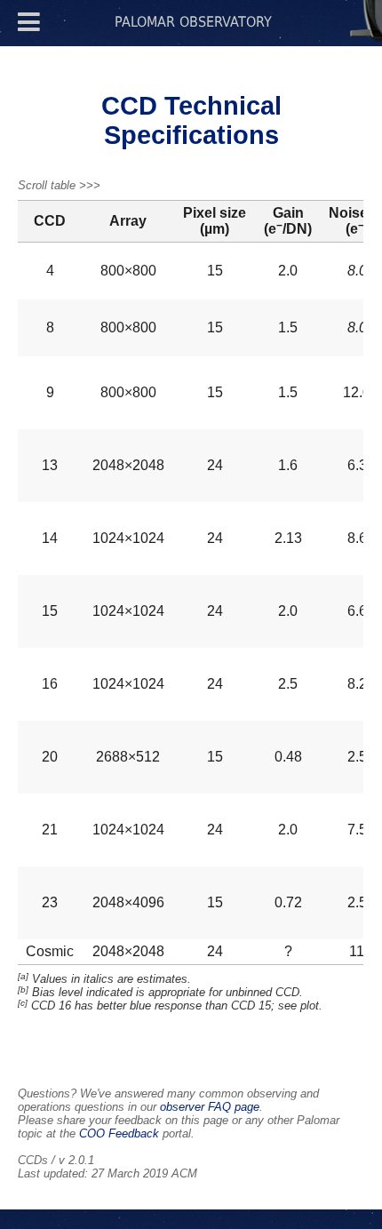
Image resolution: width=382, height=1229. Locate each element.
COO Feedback (119, 1133)
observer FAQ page (209, 1106)
